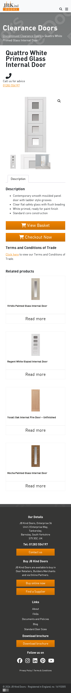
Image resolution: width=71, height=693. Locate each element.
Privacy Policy (25, 670)
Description (18, 179)
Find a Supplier (35, 591)
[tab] (18, 179)
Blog (35, 624)
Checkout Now (38, 237)
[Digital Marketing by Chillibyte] (6, 690)
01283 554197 (11, 85)
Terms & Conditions (43, 670)
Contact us (35, 552)
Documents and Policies (35, 618)
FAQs (36, 613)
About (35, 608)
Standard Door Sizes (35, 629)
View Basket (38, 225)
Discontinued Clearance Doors (22, 36)
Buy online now (35, 583)
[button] (59, 101)
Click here (12, 254)
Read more (35, 318)
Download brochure (35, 643)
